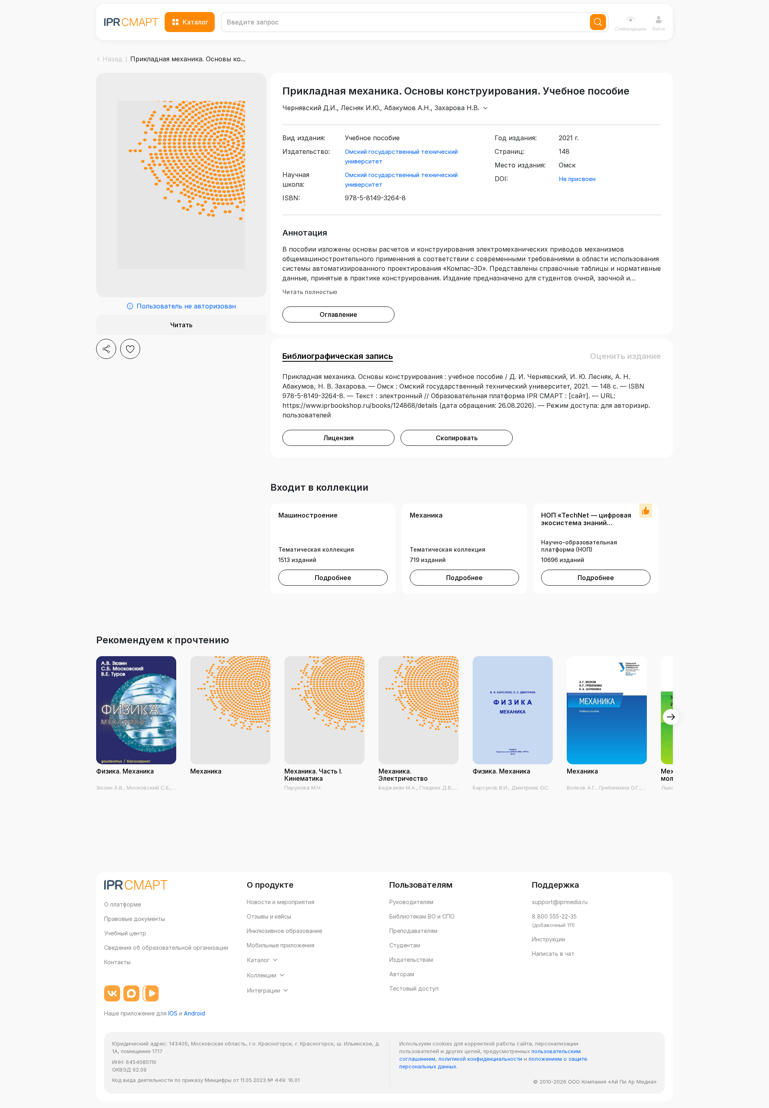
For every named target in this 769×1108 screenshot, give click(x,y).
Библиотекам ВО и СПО (422, 916)
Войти (658, 28)
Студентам (404, 945)
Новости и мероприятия (280, 901)
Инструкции (548, 939)
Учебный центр (125, 933)
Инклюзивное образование (284, 930)
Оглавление (338, 314)
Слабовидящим (630, 28)
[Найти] (598, 22)
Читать (181, 325)
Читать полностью (309, 291)
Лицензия (338, 438)
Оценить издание (625, 356)
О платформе (122, 904)
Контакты (117, 962)
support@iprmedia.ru (560, 901)
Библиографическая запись (337, 356)
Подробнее (333, 578)
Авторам (401, 974)
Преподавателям (413, 930)
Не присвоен (577, 179)
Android (194, 1013)
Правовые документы (134, 918)
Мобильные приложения (280, 945)
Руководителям (411, 901)
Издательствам (411, 959)
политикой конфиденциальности (480, 1059)
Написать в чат (553, 953)
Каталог (195, 22)
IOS (172, 1013)
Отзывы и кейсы (269, 916)
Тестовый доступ (414, 988)
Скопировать (457, 438)
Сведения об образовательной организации (166, 947)
